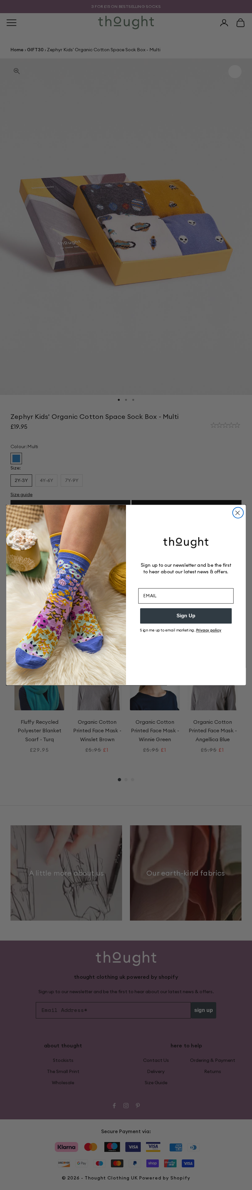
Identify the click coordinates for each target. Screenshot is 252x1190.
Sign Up (186, 615)
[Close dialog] (238, 512)
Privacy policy (208, 630)
